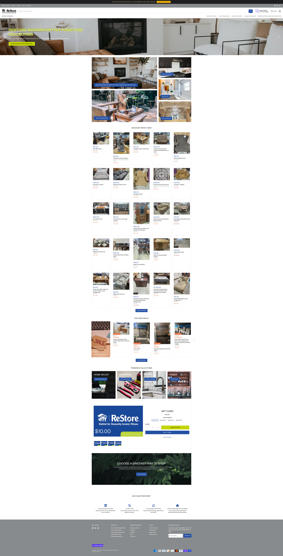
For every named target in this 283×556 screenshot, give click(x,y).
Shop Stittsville (212, 16)
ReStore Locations (6, 5)
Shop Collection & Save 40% (22, 44)
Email (267, 11)
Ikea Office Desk (97, 148)
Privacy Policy (152, 530)
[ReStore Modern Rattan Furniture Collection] (141, 36)
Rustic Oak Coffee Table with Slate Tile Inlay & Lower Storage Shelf (100, 291)
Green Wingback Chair (180, 158)
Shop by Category (7, 16)
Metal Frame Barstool (139, 264)
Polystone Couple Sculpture (120, 158)
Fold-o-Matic (137, 348)
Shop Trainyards (224, 16)
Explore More (141, 360)
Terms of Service (153, 528)
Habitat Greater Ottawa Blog (117, 532)
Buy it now (167, 432)
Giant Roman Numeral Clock (161, 184)
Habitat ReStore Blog (116, 534)
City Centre (176, 159)
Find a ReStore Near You (117, 536)
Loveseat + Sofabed (179, 184)
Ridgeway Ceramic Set (99, 251)
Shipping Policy (153, 534)
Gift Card (167, 411)
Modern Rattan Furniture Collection (269, 16)
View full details (167, 437)
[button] (274, 11)
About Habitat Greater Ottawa (118, 528)
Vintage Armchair (137, 194)
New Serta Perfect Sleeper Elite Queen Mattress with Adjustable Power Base (160, 291)
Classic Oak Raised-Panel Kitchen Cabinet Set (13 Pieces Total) (121, 341)
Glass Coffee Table (179, 252)
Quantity (147, 424)
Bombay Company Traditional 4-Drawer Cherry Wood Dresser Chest (141, 300)
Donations (13, 5)
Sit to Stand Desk (97, 219)
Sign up (187, 535)
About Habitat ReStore (116, 530)
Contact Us (28, 5)
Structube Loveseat (98, 184)
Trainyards (95, 150)
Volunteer (19, 5)
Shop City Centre (237, 16)
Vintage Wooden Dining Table (141, 148)
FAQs (23, 5)
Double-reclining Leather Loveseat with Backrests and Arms (161, 150)
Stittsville (135, 231)
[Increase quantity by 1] (158, 427)
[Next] (194, 339)
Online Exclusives (250, 16)
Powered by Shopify (96, 551)
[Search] (251, 11)
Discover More (141, 310)
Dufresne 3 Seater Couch (119, 184)
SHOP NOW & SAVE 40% (164, 2)
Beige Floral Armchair (119, 294)
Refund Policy (152, 532)
